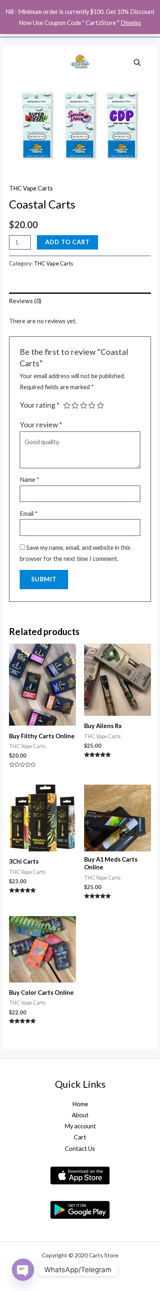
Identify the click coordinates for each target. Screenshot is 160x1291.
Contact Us (80, 1148)
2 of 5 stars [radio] (75, 405)
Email (29, 513)
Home (80, 1103)
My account (80, 1126)
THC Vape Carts (31, 188)
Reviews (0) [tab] (25, 300)
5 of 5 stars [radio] (100, 405)
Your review (41, 424)
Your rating (39, 405)
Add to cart (67, 241)
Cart (80, 1137)
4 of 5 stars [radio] (92, 405)
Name (29, 479)
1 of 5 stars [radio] (67, 405)
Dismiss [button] (131, 22)
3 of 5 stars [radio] (83, 405)
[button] (137, 62)
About (80, 1115)
